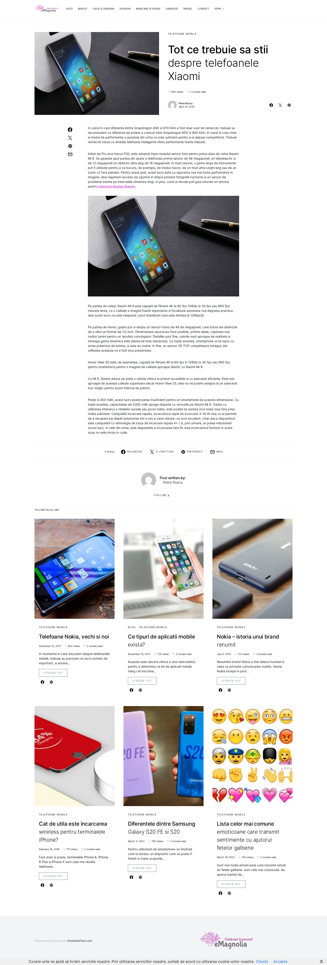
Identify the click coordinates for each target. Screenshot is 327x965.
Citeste (262, 961)
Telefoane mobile (182, 33)
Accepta (280, 961)
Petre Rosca (185, 103)
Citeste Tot (53, 672)
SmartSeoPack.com (79, 940)
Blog (132, 627)
